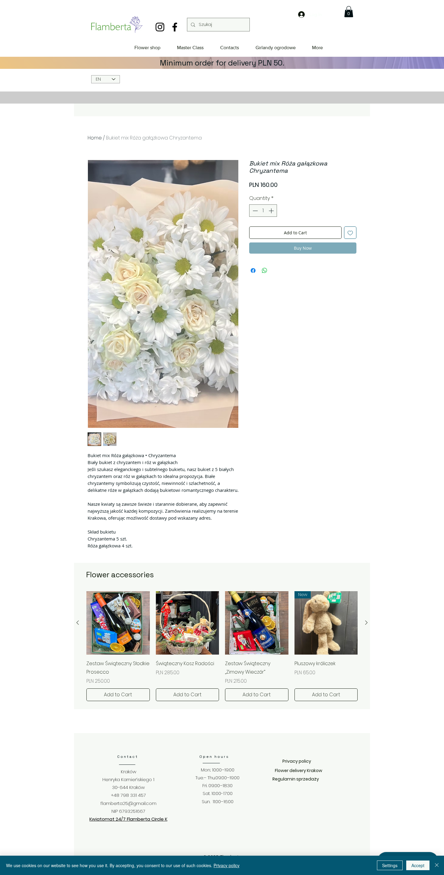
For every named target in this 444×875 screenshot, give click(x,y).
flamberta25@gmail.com (128, 803)
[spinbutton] (263, 211)
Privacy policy (227, 865)
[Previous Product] (77, 622)
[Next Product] (366, 622)
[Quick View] (118, 623)
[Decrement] (254, 211)
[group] (222, 646)
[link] (348, 11)
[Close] (436, 865)
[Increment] (271, 211)
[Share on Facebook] (253, 270)
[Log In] (296, 14)
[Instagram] (160, 27)
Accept (417, 865)
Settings (389, 865)
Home (95, 137)
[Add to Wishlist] (350, 232)
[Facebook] (175, 27)
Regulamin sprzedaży (295, 779)
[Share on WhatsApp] (264, 270)
